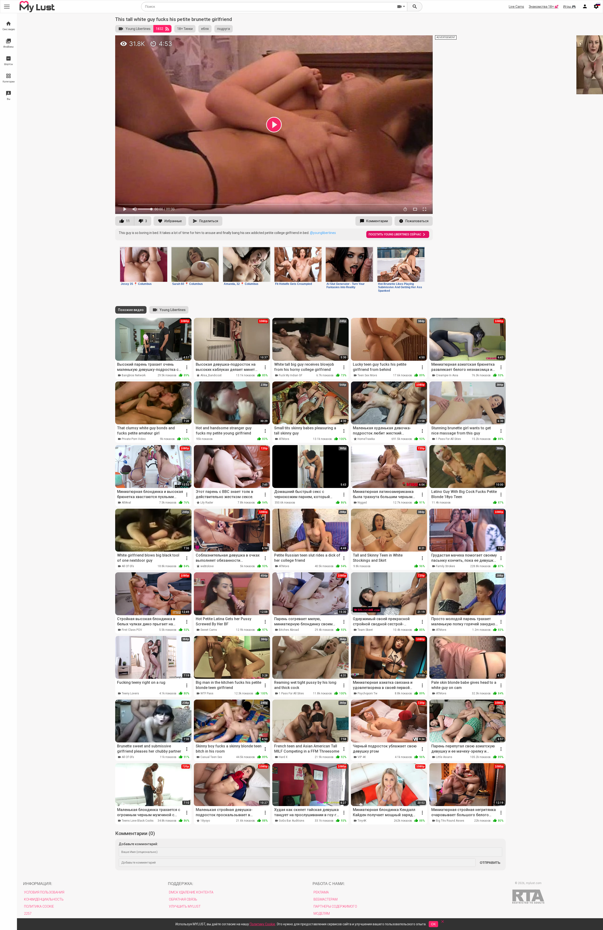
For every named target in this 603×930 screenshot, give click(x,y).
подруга (223, 29)
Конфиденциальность (44, 899)
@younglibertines (323, 233)
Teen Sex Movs (367, 375)
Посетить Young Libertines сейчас (395, 234)
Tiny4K (362, 820)
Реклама (321, 892)
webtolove (207, 566)
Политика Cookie (39, 906)
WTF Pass (206, 693)
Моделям (322, 913)
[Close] (442, 923)
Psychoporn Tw (367, 693)
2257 (28, 913)
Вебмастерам (326, 899)
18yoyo (205, 820)
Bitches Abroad (289, 629)
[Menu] (585, 6)
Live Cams (516, 6)
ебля (205, 29)
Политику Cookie (262, 924)
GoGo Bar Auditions (291, 820)
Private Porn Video (134, 439)
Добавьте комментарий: (138, 844)
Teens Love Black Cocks (138, 820)
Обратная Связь (183, 899)
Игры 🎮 (569, 6)
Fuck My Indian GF (290, 375)
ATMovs (284, 439)
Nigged (362, 502)
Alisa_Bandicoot (211, 375)
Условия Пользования (44, 892)
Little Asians (444, 757)
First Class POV (132, 629)
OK (433, 924)
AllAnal (126, 502)
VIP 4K (362, 757)
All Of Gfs (128, 566)
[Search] (414, 6)
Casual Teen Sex (211, 757)
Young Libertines (138, 29)
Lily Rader (206, 502)
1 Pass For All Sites (448, 439)
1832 (159, 29)
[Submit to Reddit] (414, 41)
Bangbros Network (134, 375)
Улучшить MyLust (185, 906)
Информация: (37, 884)
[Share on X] (424, 41)
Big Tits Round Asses (450, 820)
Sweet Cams (208, 629)
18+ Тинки (185, 29)
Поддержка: (180, 884)
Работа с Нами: (329, 884)
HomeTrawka (366, 439)
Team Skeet (365, 629)
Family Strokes (445, 566)
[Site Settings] (596, 6)
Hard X (283, 757)
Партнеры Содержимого (335, 906)
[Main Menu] (6, 6)
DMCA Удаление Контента (191, 892)
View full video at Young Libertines (374, 41)
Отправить (490, 862)
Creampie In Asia (447, 375)
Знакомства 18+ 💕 (543, 6)
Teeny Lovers (130, 693)
